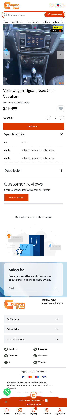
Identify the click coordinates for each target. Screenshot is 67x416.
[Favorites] (51, 5)
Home (5, 22)
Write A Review (16, 197)
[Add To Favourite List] (61, 108)
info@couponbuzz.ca (52, 303)
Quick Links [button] (13, 319)
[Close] (6, 402)
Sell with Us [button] (13, 329)
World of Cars (18, 22)
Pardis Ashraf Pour (19, 102)
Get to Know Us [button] (15, 339)
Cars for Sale (33, 22)
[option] (33, 54)
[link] (33, 402)
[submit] (55, 288)
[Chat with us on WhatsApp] (7, 392)
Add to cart (33, 126)
